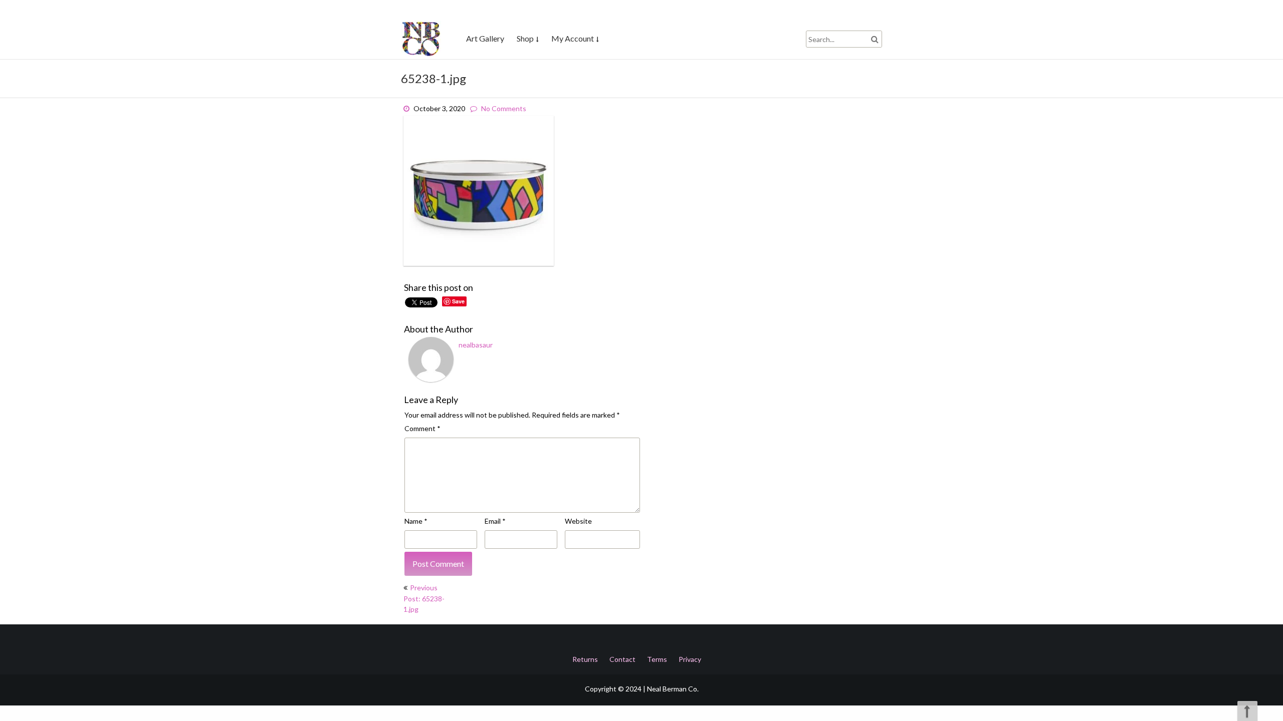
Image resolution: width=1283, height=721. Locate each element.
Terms (657, 659)
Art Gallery (485, 38)
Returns (585, 659)
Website (578, 521)
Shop (525, 38)
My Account (572, 38)
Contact (622, 659)
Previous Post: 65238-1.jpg (424, 598)
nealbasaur (476, 344)
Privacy (690, 659)
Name (415, 521)
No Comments (503, 108)
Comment (422, 428)
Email (495, 521)
